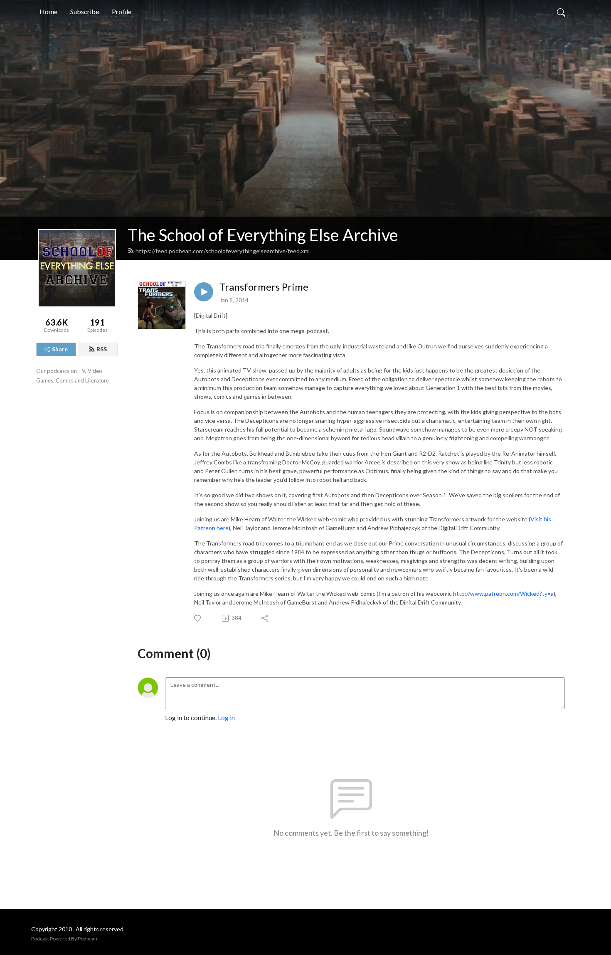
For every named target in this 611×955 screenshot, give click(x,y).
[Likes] (198, 618)
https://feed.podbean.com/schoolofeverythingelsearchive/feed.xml (223, 250)
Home (48, 11)
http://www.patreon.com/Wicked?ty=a (503, 593)
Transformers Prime (263, 287)
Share (60, 349)
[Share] (265, 618)
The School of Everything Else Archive (263, 235)
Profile (121, 11)
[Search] (561, 11)
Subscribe (84, 11)
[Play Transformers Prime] (203, 291)
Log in (226, 717)
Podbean (87, 938)
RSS (101, 349)
